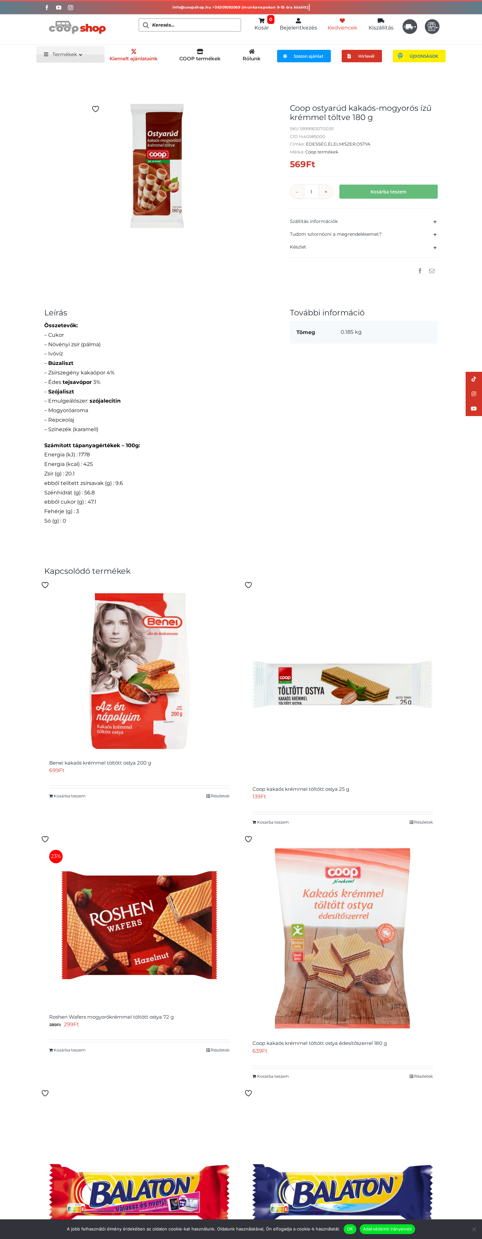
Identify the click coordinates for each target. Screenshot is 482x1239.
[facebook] (47, 7)
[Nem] (474, 1229)
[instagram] (70, 7)
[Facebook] (420, 271)
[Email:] (432, 271)
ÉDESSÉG (316, 144)
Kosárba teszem (388, 192)
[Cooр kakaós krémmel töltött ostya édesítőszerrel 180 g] (343, 938)
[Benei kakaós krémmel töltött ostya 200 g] (139, 671)
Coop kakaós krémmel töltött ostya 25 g (300, 789)
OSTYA (363, 144)
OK (350, 1228)
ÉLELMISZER (341, 144)
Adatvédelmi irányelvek (387, 1228)
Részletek (220, 795)
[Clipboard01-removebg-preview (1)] (77, 17)
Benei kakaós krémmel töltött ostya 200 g (100, 763)
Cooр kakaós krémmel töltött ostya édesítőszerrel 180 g (319, 1043)
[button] (364, 221)
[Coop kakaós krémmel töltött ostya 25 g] (343, 684)
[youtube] (58, 7)
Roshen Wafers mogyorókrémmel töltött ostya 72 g (111, 1017)
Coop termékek (321, 151)
